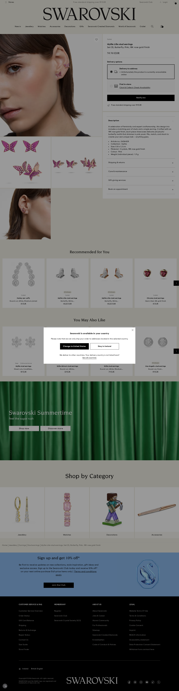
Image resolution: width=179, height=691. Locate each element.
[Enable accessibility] (5, 686)
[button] (133, 330)
